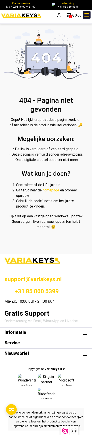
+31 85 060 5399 (64, 6)
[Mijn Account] (59, 16)
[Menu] (87, 16)
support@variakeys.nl (33, 279)
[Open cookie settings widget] (11, 409)
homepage (51, 190)
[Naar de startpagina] (21, 15)
